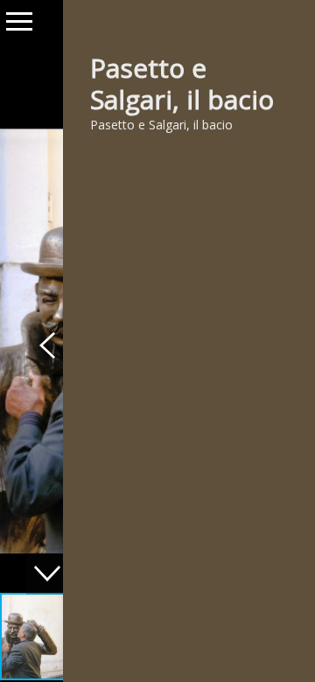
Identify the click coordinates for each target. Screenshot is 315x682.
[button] (47, 345)
